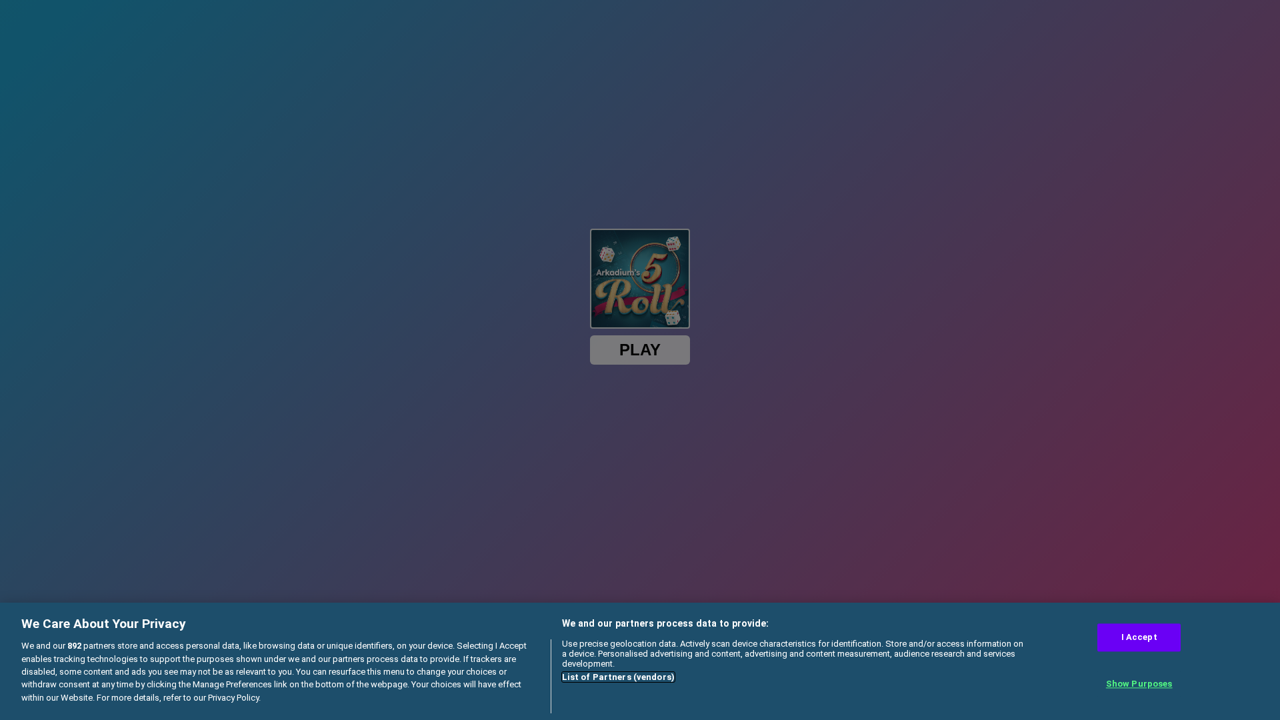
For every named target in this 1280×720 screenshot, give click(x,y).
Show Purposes (1139, 684)
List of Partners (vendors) (618, 677)
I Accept (1139, 638)
